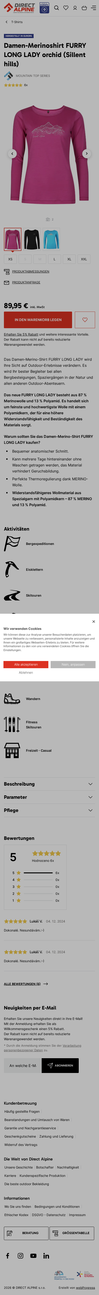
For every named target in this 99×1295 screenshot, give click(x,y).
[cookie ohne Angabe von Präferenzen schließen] (94, 621)
